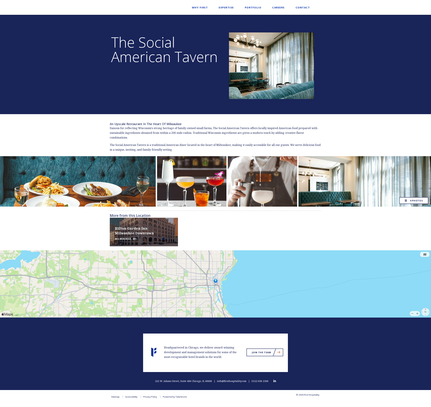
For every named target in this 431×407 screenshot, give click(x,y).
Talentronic (181, 396)
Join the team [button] (267, 353)
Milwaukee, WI (125, 238)
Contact (303, 7)
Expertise (226, 7)
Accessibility (131, 396)
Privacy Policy (150, 396)
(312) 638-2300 (260, 381)
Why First (200, 7)
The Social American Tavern (164, 49)
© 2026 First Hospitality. (308, 394)
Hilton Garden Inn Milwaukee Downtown (134, 231)
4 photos (415, 200)
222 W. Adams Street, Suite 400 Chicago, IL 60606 (183, 381)
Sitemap (115, 396)
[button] (169, 234)
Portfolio (253, 7)
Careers (278, 7)
